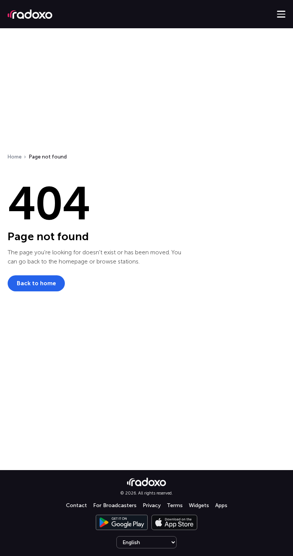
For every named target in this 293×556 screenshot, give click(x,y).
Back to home (36, 283)
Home (15, 157)
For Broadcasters (115, 505)
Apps (221, 505)
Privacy (152, 505)
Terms (175, 505)
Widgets (199, 505)
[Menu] (281, 14)
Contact (76, 505)
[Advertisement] (146, 93)
